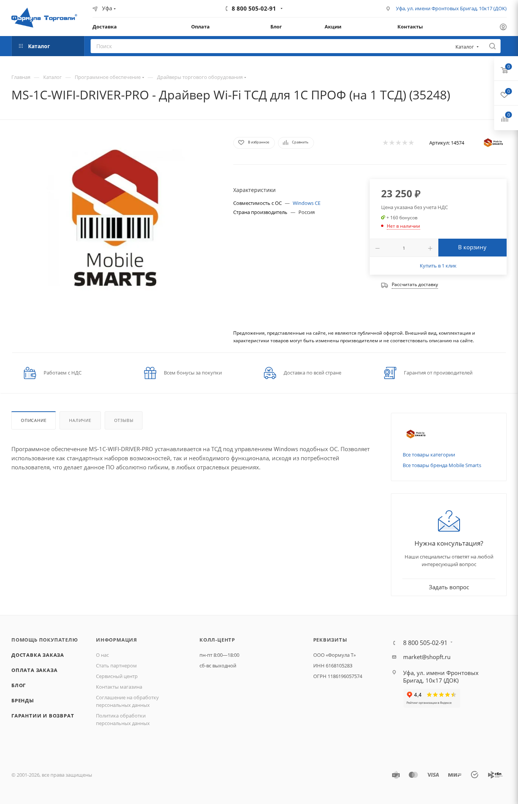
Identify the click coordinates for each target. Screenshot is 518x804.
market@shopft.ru (427, 657)
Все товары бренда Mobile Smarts (442, 465)
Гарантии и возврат (42, 715)
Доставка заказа (37, 654)
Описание (33, 420)
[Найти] (492, 46)
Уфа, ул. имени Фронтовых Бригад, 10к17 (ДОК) (451, 8)
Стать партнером (116, 665)
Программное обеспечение (108, 77)
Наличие (80, 420)
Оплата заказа (34, 670)
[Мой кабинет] (503, 27)
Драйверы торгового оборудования (200, 77)
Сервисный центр (117, 676)
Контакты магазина (119, 686)
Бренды (22, 700)
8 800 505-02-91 (254, 8)
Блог (18, 685)
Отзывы (123, 420)
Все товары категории (429, 454)
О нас (102, 654)
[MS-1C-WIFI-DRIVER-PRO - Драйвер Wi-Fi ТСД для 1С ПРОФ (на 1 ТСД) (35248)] (115, 217)
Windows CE (306, 203)
